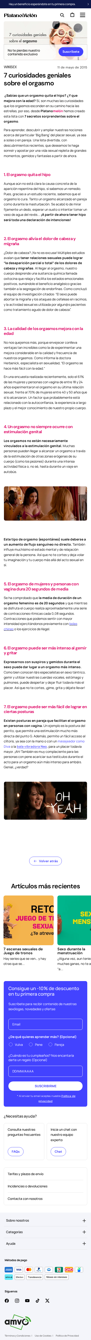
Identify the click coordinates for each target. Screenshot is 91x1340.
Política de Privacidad (67, 1335)
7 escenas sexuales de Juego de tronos (23, 951)
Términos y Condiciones (17, 1335)
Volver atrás (48, 861)
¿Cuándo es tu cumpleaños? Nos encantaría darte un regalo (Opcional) (41, 1057)
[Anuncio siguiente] (88, 4)
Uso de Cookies (43, 1335)
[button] (82, 14)
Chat (58, 1151)
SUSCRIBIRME (45, 1086)
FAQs (16, 1151)
